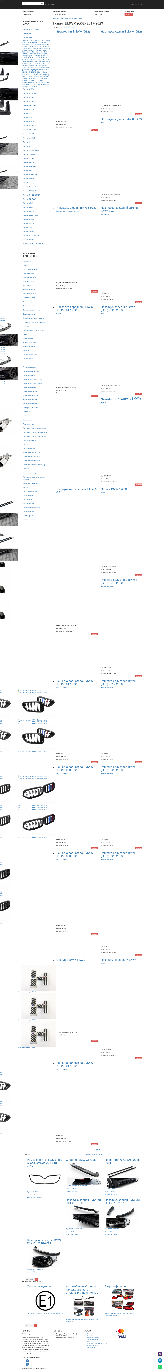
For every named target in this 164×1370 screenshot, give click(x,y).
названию (66, 27)
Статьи (89, 1336)
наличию (73, 27)
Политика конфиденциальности (97, 1343)
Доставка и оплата (93, 1338)
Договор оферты (92, 1345)
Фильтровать (129, 11)
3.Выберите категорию (101, 11)
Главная (55, 18)
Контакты (90, 1341)
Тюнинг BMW (64, 18)
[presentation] (103, 73)
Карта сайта (91, 1347)
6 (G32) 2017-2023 (76, 18)
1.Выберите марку (28, 11)
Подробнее (139, 114)
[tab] (36, 29)
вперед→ (98, 1149)
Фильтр (128, 14)
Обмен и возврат (92, 1339)
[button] (135, 4)
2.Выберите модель (59, 11)
